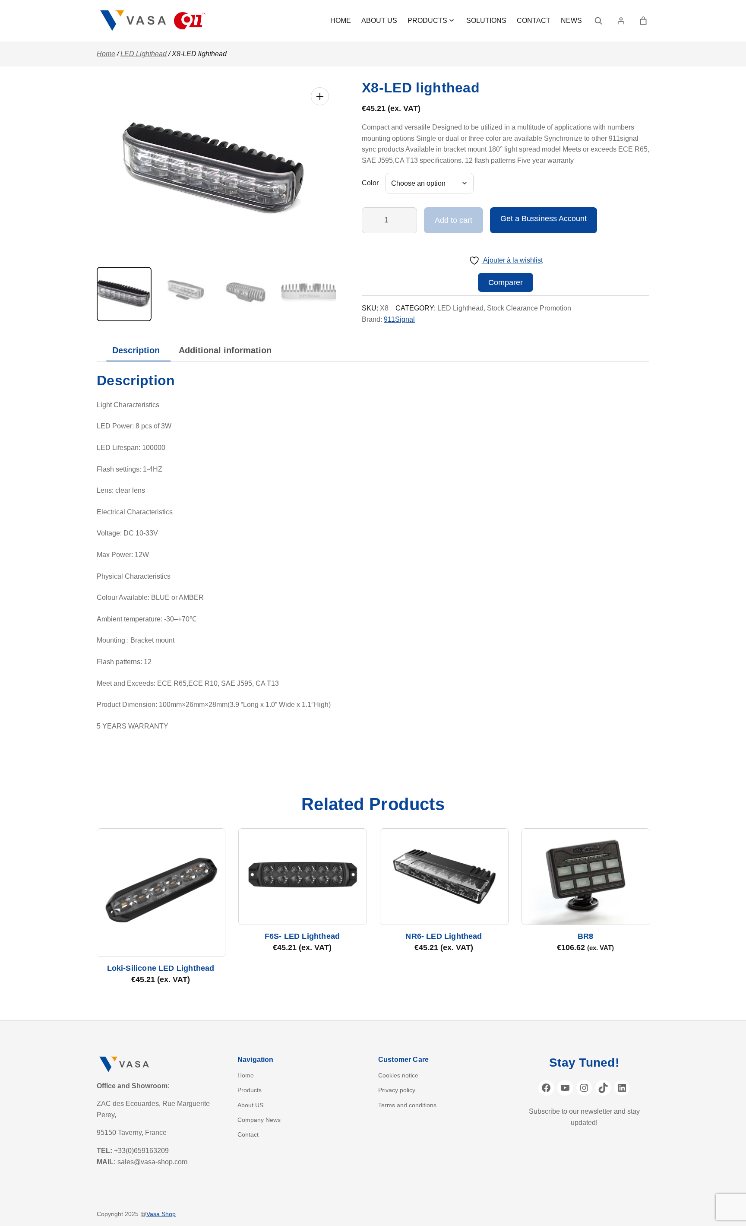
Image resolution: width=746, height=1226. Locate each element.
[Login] (621, 21)
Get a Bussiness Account (543, 218)
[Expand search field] (598, 21)
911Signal (399, 319)
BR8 (586, 936)
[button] (320, 96)
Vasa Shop (161, 1213)
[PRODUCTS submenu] (451, 19)
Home (106, 53)
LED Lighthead (143, 53)
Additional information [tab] (225, 350)
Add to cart (453, 220)
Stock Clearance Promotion (529, 308)
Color (370, 183)
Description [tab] (136, 350)
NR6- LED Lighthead (443, 936)
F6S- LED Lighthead (302, 936)
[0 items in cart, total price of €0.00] (643, 21)
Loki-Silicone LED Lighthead (161, 968)
